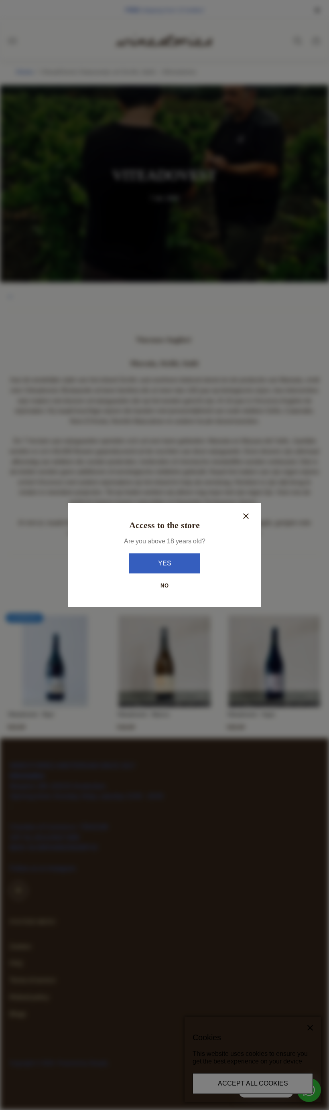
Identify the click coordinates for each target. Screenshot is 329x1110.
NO (164, 586)
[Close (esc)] (246, 516)
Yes (164, 563)
